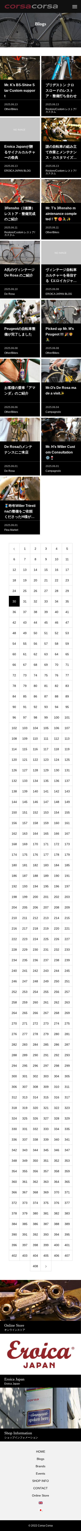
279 (46, 1034)
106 (56, 728)
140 (35, 791)
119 (67, 749)
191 (67, 875)
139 (24, 791)
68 (35, 664)
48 (14, 633)
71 (67, 664)
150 (14, 812)
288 (14, 1055)
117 (45, 749)
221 (67, 928)
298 (56, 1065)
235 (24, 960)
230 (35, 949)
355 (24, 1171)
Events (40, 1473)
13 (25, 569)
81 (46, 686)
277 (24, 1034)
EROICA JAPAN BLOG (17, 170)
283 (24, 1044)
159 (46, 823)
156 (14, 823)
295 (24, 1065)
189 (46, 875)
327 (46, 1118)
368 (35, 1192)
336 (14, 1139)
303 (46, 1076)
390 (14, 1234)
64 (56, 654)
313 (24, 1097)
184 (56, 865)
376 (56, 1203)
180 (14, 865)
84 (14, 696)
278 (35, 1034)
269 (67, 1013)
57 (46, 643)
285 (46, 1044)
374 (35, 1203)
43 (25, 622)
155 (67, 812)
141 (46, 791)
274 (56, 1023)
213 (46, 918)
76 (56, 675)
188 (35, 875)
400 (56, 1245)
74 (35, 675)
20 (35, 580)
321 (46, 1108)
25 (25, 591)
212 (35, 918)
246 (14, 981)
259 (24, 1002)
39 (46, 612)
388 (56, 1224)
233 (67, 949)
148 (56, 802)
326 (35, 1118)
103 (24, 728)
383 (67, 1213)
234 (14, 960)
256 (56, 992)
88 (56, 696)
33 (46, 601)
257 (67, 992)
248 (35, 981)
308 (35, 1086)
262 (56, 1002)
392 (35, 1234)
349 (24, 1160)
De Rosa (9, 293)
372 (14, 1203)
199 (24, 897)
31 (25, 601)
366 (14, 1192)
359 (67, 1171)
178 (56, 854)
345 (46, 1150)
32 (35, 601)
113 (67, 738)
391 (24, 1234)
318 (14, 1108)
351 (46, 1160)
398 (35, 1245)
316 (56, 1097)
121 (24, 759)
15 (46, 569)
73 (25, 675)
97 (25, 717)
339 (46, 1139)
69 (46, 664)
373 (24, 1203)
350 (35, 1160)
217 (24, 928)
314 (35, 1097)
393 (46, 1234)
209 (67, 907)
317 (67, 1097)
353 (67, 1160)
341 (67, 1139)
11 (67, 559)
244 (56, 970)
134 (35, 781)
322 (56, 1108)
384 (14, 1224)
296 (35, 1065)
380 (35, 1213)
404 (35, 1255)
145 (24, 802)
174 (14, 854)
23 (67, 580)
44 (35, 622)
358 (56, 1171)
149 (67, 802)
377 (67, 1203)
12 (14, 569)
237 (46, 960)
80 (35, 686)
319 (24, 1108)
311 (67, 1086)
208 (56, 907)
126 (14, 770)
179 (67, 854)
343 (24, 1150)
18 (14, 580)
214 (56, 918)
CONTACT (40, 1488)
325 (24, 1118)
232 (56, 949)
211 (24, 918)
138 (14, 791)
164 (35, 833)
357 (46, 1171)
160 (56, 823)
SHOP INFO (40, 1480)
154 (56, 812)
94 (56, 707)
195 (46, 886)
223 (24, 939)
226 (56, 939)
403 (24, 1255)
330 (14, 1129)
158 (35, 823)
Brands (40, 1466)
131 (67, 770)
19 (25, 580)
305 (67, 1076)
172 (56, 844)
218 (35, 928)
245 (67, 970)
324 (14, 1118)
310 (56, 1086)
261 (46, 1002)
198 (14, 897)
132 (14, 781)
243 (46, 970)
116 (35, 749)
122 (35, 759)
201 (46, 897)
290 (35, 1055)
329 (67, 1118)
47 (67, 622)
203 (67, 897)
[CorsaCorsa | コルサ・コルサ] (31, 6)
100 (56, 717)
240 (14, 970)
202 (56, 897)
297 (46, 1065)
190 (56, 875)
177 (46, 854)
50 (35, 633)
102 (14, 728)
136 (56, 781)
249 (46, 981)
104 (35, 728)
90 (14, 707)
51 (46, 633)
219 (46, 928)
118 (56, 749)
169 (24, 844)
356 (35, 1171)
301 (24, 1076)
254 (35, 992)
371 (67, 1192)
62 (35, 654)
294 (14, 1065)
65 (67, 654)
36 (14, 612)
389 (67, 1224)
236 (35, 960)
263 (67, 1002)
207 (46, 907)
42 (14, 622)
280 (56, 1034)
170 (35, 844)
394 (56, 1234)
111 (46, 738)
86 (35, 696)
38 (35, 612)
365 (67, 1181)
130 (56, 770)
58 (56, 643)
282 (14, 1044)
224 (35, 939)
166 (56, 833)
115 (24, 749)
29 (67, 591)
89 (67, 696)
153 (46, 812)
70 (56, 664)
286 (56, 1044)
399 (46, 1245)
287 (67, 1044)
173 (67, 844)
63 (46, 654)
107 (67, 728)
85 (25, 696)
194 (35, 886)
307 (24, 1086)
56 (35, 643)
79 (25, 686)
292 (56, 1055)
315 (46, 1097)
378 (14, 1213)
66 (14, 664)
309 (46, 1086)
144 (14, 802)
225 (46, 939)
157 (24, 823)
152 (35, 812)
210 (14, 918)
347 (67, 1150)
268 (56, 1013)
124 (56, 759)
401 (67, 1245)
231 (46, 949)
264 (14, 1013)
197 (67, 886)
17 (67, 569)
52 (56, 633)
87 (46, 696)
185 (67, 865)
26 (35, 591)
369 (46, 1192)
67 (25, 664)
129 (46, 770)
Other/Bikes (11, 109)
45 (46, 622)
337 (24, 1139)
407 (67, 1255)
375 (46, 1203)
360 (14, 1181)
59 (67, 643)
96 (14, 717)
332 (35, 1129)
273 (46, 1023)
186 (14, 875)
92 (35, 707)
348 (14, 1160)
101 (67, 717)
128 (35, 770)
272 (35, 1023)
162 (14, 833)
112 (56, 738)
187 (24, 875)
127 (24, 770)
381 (46, 1213)
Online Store (40, 1495)
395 (67, 1234)
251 (67, 981)
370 (56, 1192)
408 (35, 1266)
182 (35, 865)
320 (35, 1108)
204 (14, 907)
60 (14, 654)
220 (56, 928)
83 (67, 686)
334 (56, 1129)
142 (56, 791)
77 (67, 675)
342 (14, 1150)
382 (56, 1213)
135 (46, 781)
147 (46, 802)
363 (46, 1181)
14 (35, 569)
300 (14, 1076)
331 (24, 1129)
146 (35, 802)
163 (24, 833)
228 (14, 949)
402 (14, 1255)
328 (56, 1118)
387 (46, 1224)
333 (46, 1129)
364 (56, 1181)
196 (56, 886)
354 (14, 1171)
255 (46, 992)
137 (67, 781)
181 (24, 865)
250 (56, 981)
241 (24, 970)
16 (56, 569)
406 (56, 1255)
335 (67, 1129)
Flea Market (11, 529)
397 (24, 1245)
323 (67, 1108)
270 (14, 1023)
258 (14, 1002)
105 (46, 728)
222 (14, 939)
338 (35, 1139)
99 (46, 717)
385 (24, 1224)
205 (24, 907)
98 (35, 717)
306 (14, 1086)
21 (46, 580)
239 (67, 960)
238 (56, 960)
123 (46, 759)
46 (56, 622)
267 (46, 1013)
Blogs (40, 1458)
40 (56, 612)
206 (35, 907)
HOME (40, 1451)
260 (35, 1002)
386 (35, 1224)
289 (24, 1055)
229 (24, 949)
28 (56, 591)
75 (46, 675)
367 (24, 1192)
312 (14, 1097)
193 (24, 886)
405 (46, 1255)
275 (67, 1023)
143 (67, 791)
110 (35, 738)
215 (67, 918)
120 (14, 759)
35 (67, 601)
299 (67, 1065)
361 (24, 1181)
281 (67, 1034)
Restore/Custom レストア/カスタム (61, 110)
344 (35, 1150)
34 (56, 601)
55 (25, 643)
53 (67, 633)
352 (56, 1160)
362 (35, 1181)
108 (14, 738)
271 (24, 1023)
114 (14, 749)
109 (24, 738)
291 (46, 1055)
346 (56, 1150)
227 (67, 939)
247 (24, 981)
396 (14, 1245)
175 (24, 854)
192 (14, 886)
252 (14, 992)
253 (24, 992)
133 (24, 781)
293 (67, 1055)
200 (35, 897)
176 (35, 854)
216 (14, 928)
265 (24, 1013)
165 (46, 833)
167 (67, 833)
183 (46, 865)
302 (35, 1076)
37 (25, 612)
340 (56, 1139)
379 (24, 1213)
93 (46, 707)
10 (56, 559)
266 (35, 1013)
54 (14, 643)
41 (67, 612)
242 (35, 970)
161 (67, 823)
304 (56, 1076)
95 (67, 707)
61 (25, 654)
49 (25, 633)
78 (14, 686)
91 (25, 707)
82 (56, 686)
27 (46, 591)
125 (67, 759)
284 (35, 1044)
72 (14, 675)
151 (24, 812)
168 (14, 844)
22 (56, 580)
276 (14, 1034)
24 (14, 591)
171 (46, 844)
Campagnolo (53, 411)
